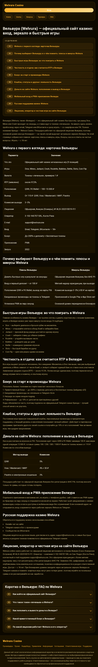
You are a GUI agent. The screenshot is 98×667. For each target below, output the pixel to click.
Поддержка (87, 646)
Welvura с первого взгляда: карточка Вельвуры (36, 46)
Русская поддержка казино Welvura (31, 103)
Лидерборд (25, 646)
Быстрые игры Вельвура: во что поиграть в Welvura (39, 60)
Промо (17, 646)
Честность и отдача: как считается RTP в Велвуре (38, 68)
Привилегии (36, 646)
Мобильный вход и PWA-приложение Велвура (36, 96)
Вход (49, 10)
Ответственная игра (73, 646)
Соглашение (59, 646)
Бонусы (29, 17)
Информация (48, 646)
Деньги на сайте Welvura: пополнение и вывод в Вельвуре (42, 89)
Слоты (18, 17)
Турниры (41, 17)
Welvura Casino (14, 5)
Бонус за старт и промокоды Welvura (31, 75)
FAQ (51, 17)
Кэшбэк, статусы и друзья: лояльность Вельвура (37, 82)
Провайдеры (8, 646)
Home (8, 17)
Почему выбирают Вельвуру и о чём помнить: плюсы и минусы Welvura (48, 53)
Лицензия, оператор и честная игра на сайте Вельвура (40, 111)
